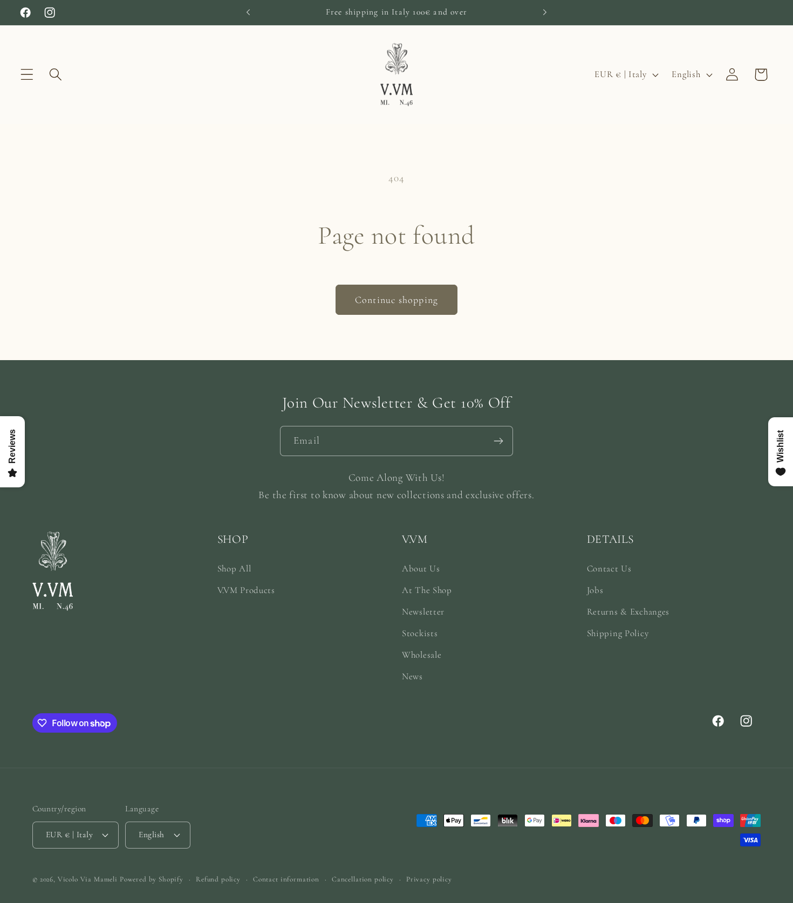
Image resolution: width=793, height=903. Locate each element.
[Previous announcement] (248, 12)
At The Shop (427, 590)
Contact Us (609, 568)
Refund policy (218, 879)
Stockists (419, 633)
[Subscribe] (498, 441)
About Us (421, 568)
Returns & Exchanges (628, 611)
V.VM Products (246, 590)
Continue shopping (396, 300)
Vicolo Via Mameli (88, 879)
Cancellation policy (363, 879)
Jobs (595, 590)
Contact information (286, 879)
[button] (27, 74)
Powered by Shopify (151, 879)
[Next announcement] (545, 12)
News (412, 676)
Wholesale (421, 654)
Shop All (234, 568)
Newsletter (423, 611)
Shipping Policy (618, 633)
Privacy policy (429, 879)
